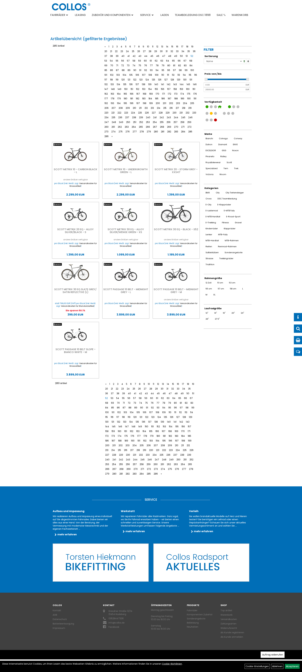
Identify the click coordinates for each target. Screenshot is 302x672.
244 (176, 117)
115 (190, 75)
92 (145, 70)
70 (111, 65)
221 (113, 112)
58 (134, 60)
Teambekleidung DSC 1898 (193, 15)
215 (164, 108)
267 (155, 126)
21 (111, 51)
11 (152, 46)
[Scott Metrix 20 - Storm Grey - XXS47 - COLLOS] (176, 154)
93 (151, 70)
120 (123, 79)
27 (144, 51)
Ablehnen (277, 666)
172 (169, 93)
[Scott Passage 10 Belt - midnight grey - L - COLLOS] (125, 274)
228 (161, 112)
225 (140, 112)
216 (171, 108)
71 (117, 65)
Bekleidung (193, 622)
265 (141, 126)
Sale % (221, 15)
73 (128, 65)
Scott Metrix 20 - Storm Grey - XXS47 (176, 171)
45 (151, 56)
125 (153, 79)
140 (156, 84)
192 (106, 103)
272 (189, 126)
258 (182, 122)
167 (138, 93)
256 (169, 122)
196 (131, 103)
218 (183, 108)
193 (112, 103)
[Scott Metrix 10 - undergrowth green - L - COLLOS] (125, 154)
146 (195, 84)
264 (134, 126)
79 (163, 65)
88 (123, 70)
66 (179, 60)
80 (168, 65)
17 (182, 46)
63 (161, 60)
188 (176, 98)
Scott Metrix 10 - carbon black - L (75, 171)
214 (158, 108)
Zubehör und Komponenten (111, 15)
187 (169, 98)
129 (178, 79)
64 (167, 60)
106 (137, 75)
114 (184, 75)
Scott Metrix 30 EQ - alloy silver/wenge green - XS (126, 231)
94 (157, 70)
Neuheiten (192, 626)
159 (181, 89)
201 (164, 103)
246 (190, 117)
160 (188, 89)
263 (127, 126)
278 (142, 131)
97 (174, 70)
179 (119, 98)
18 (187, 46)
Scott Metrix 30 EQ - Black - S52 (176, 229)
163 (112, 93)
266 (148, 126)
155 (156, 89)
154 (150, 89)
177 (106, 98)
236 (120, 117)
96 (168, 70)
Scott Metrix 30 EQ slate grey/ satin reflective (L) (75, 291)
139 (149, 84)
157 (169, 89)
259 (189, 122)
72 (122, 65)
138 (143, 84)
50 (181, 56)
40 (122, 56)
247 (106, 122)
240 (148, 117)
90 (134, 70)
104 (124, 75)
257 (175, 122)
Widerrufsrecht (229, 628)
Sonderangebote (196, 618)
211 (140, 108)
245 (183, 117)
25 (133, 51)
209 (128, 108)
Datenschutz (60, 619)
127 (166, 79)
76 (145, 65)
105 (131, 75)
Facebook (114, 627)
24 (127, 51)
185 (156, 98)
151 (132, 89)
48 (169, 56)
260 (106, 126)
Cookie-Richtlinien (172, 663)
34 (183, 51)
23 (121, 51)
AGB (55, 614)
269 (169, 126)
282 (169, 131)
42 (134, 56)
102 (111, 75)
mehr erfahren (67, 534)
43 (139, 56)
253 (148, 122)
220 (106, 112)
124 (147, 79)
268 (162, 126)
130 (185, 79)
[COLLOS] (71, 6)
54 (111, 60)
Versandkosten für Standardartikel (77, 306)
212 (146, 108)
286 (106, 136)
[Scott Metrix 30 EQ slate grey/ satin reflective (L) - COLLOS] (75, 272)
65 (173, 60)
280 (156, 131)
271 (183, 126)
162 (106, 93)
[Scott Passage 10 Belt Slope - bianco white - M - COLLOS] (75, 334)
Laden (164, 15)
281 (162, 131)
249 (121, 122)
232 (187, 112)
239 (141, 117)
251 (134, 122)
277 (135, 131)
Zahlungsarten (228, 623)
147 (106, 89)
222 (119, 112)
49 (175, 56)
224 (133, 112)
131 (191, 79)
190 (189, 98)
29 (155, 51)
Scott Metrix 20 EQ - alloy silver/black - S (75, 231)
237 (127, 117)
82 (179, 65)
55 (117, 60)
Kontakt (57, 610)
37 (105, 56)
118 (111, 79)
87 (117, 70)
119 (117, 79)
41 (128, 56)
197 (138, 103)
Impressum (59, 628)
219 (190, 108)
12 (157, 46)
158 (175, 89)
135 (124, 84)
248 (114, 122)
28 (150, 51)
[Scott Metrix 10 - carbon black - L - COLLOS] (75, 154)
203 (178, 103)
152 (137, 89)
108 (150, 75)
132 (106, 84)
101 (105, 75)
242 (162, 117)
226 (147, 112)
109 (156, 75)
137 (137, 84)
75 (139, 65)
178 (112, 98)
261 (113, 126)
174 (182, 93)
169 (151, 93)
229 (168, 112)
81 (174, 65)
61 (151, 60)
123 (141, 79)
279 (149, 131)
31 (167, 51)
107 (143, 75)
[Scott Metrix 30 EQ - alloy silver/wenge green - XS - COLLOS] (125, 214)
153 (143, 89)
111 (168, 75)
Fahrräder (57, 15)
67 (185, 60)
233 (194, 112)
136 (131, 84)
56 (122, 60)
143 (175, 84)
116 (195, 75)
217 (177, 108)
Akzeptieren (292, 666)
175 (188, 93)
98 (180, 70)
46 (157, 56)
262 (120, 126)
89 (129, 70)
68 (190, 60)
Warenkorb (240, 15)
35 (188, 51)
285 (190, 131)
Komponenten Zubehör (200, 614)
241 (155, 117)
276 (128, 131)
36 (194, 51)
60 (145, 60)
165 (125, 93)
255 (162, 122)
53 (105, 60)
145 (188, 84)
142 (168, 84)
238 (134, 117)
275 (121, 131)
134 (118, 84)
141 (162, 84)
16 (177, 46)
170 (157, 93)
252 (141, 122)
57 (128, 60)
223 (126, 112)
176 (195, 93)
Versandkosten (229, 619)
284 (183, 131)
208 (121, 108)
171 (163, 93)
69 (105, 65)
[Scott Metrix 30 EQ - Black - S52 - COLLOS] (176, 214)
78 (157, 65)
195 (125, 103)
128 (172, 79)
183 (143, 98)
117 (105, 79)
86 (111, 70)
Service (145, 15)
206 (106, 108)
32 (172, 51)
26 (138, 51)
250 (128, 122)
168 (144, 93)
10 (148, 46)
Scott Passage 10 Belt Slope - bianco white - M (75, 350)
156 (162, 89)
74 (133, 65)
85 (105, 70)
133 (112, 84)
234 (106, 117)
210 (134, 108)
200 (158, 103)
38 (111, 56)
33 (177, 51)
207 (114, 108)
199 (151, 103)
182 (137, 98)
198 (144, 103)
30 (161, 51)
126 (159, 79)
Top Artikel (226, 610)
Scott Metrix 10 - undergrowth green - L (126, 171)
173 (175, 93)
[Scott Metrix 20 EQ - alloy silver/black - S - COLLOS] (75, 214)
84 (191, 65)
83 (185, 65)
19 (192, 46)
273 (106, 131)
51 (187, 56)
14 (167, 46)
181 (131, 98)
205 (192, 103)
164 (119, 93)
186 (163, 98)
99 (186, 70)
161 (194, 89)
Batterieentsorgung (63, 623)
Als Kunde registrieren (232, 632)
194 (119, 103)
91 (140, 70)
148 (113, 89)
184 (150, 98)
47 (163, 56)
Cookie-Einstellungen (257, 666)
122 (134, 79)
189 (182, 98)
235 (113, 117)
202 (171, 103)
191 (195, 98)
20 (105, 51)
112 (173, 75)
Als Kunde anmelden (232, 636)
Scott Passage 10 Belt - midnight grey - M (176, 291)
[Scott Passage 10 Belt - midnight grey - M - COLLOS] (176, 274)
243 (169, 117)
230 (174, 112)
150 (126, 89)
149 (119, 89)
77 (151, 65)
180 (125, 98)
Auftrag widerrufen (272, 654)
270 (176, 126)
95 (163, 70)
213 (152, 108)
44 (145, 56)
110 (162, 75)
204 (185, 103)
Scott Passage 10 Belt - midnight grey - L (125, 291)
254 (155, 122)
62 (156, 60)
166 (131, 93)
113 (178, 75)
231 (181, 112)
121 (129, 79)
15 (172, 46)
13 (162, 46)
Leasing (80, 15)
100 (192, 70)
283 (176, 131)
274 (113, 131)
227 (154, 112)
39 (117, 56)
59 (139, 60)
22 (116, 51)
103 (118, 75)
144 (182, 84)
